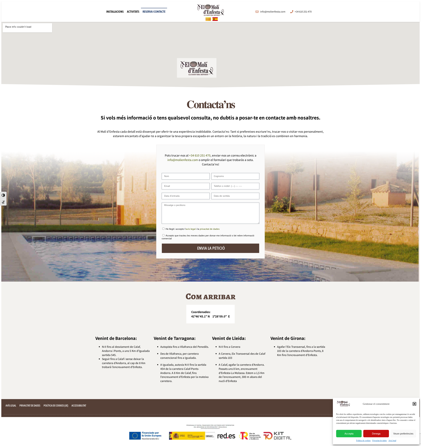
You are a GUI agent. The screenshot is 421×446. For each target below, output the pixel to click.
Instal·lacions (115, 11)
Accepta (349, 433)
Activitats (133, 11)
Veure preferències (403, 433)
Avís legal (392, 440)
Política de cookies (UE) (56, 405)
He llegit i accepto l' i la (193, 229)
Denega (376, 433)
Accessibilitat (79, 405)
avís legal (191, 229)
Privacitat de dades (379, 440)
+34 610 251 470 (199, 155)
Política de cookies (363, 440)
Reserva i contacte (154, 11)
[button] (414, 404)
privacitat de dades (210, 229)
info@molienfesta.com (182, 160)
